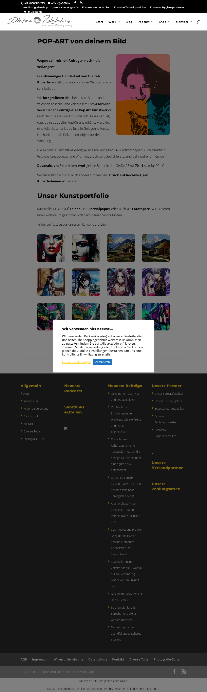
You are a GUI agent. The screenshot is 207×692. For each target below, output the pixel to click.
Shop (163, 22)
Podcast (144, 22)
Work (112, 22)
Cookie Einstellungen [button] (76, 362)
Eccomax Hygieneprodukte (167, 7)
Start (99, 22)
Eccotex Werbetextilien (96, 7)
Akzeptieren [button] (102, 362)
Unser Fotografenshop (34, 7)
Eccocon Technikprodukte (130, 7)
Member (182, 22)
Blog (129, 22)
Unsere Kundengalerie (65, 7)
